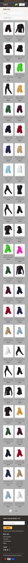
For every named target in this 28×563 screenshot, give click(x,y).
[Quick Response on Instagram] (6, 550)
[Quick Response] (9, 4)
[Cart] (23, 4)
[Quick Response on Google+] (10, 550)
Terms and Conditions (7, 541)
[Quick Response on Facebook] (4, 550)
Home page (6, 9)
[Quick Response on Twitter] (8, 550)
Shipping (4, 543)
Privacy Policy (5, 539)
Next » (16, 511)
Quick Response (12, 555)
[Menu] (20, 4)
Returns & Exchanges (7, 536)
